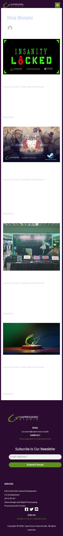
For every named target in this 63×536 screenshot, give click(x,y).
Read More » (8, 116)
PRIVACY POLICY (25, 519)
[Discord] (36, 509)
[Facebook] (26, 509)
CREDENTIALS (39, 519)
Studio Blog (26, 86)
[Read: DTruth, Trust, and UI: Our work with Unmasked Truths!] (31, 144)
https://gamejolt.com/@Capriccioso (35, 439)
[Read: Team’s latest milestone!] (31, 246)
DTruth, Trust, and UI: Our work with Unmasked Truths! (30, 170)
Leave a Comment (11, 86)
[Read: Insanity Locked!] (31, 56)
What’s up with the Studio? (23, 360)
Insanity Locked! (15, 80)
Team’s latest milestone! (21, 276)
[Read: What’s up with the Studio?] (31, 338)
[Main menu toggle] (57, 5)
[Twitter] (31, 509)
